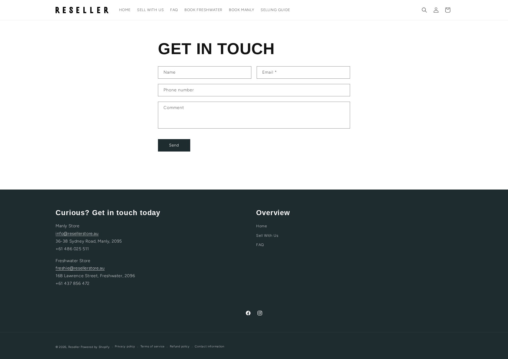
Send (174, 145)
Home (261, 226)
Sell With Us (267, 235)
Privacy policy (125, 346)
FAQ (260, 245)
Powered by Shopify (95, 347)
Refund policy (180, 346)
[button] (424, 10)
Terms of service (152, 346)
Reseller (74, 347)
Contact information (209, 346)
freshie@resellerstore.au (80, 268)
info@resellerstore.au (77, 233)
